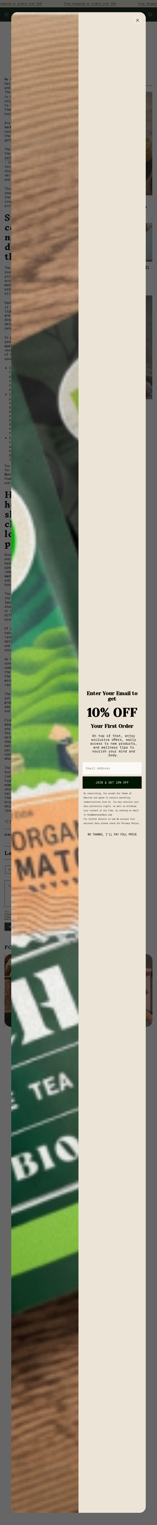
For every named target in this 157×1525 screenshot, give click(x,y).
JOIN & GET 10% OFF (112, 782)
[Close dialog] (138, 20)
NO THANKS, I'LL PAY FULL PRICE (112, 834)
